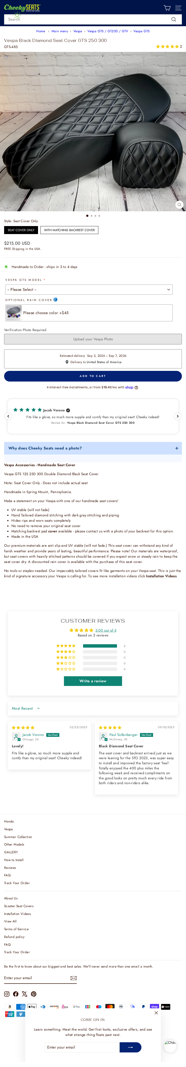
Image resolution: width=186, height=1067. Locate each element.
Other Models (14, 844)
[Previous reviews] (8, 416)
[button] (168, 46)
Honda (9, 821)
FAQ (7, 875)
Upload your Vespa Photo (93, 339)
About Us (10, 898)
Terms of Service (16, 929)
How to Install (13, 859)
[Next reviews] (178, 416)
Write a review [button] (92, 681)
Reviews (10, 867)
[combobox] (93, 19)
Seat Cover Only (21, 229)
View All (10, 921)
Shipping (18, 249)
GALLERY (11, 852)
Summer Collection (18, 836)
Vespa (77, 31)
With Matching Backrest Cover (69, 229)
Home (40, 31)
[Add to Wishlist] (6, 58)
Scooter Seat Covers (18, 906)
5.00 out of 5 (105, 630)
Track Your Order (17, 882)
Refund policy (14, 936)
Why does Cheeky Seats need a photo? (45, 448)
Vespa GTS (141, 31)
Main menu (60, 31)
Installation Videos (17, 913)
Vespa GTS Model (23, 280)
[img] (23, 727)
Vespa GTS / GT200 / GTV (107, 31)
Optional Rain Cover (28, 300)
